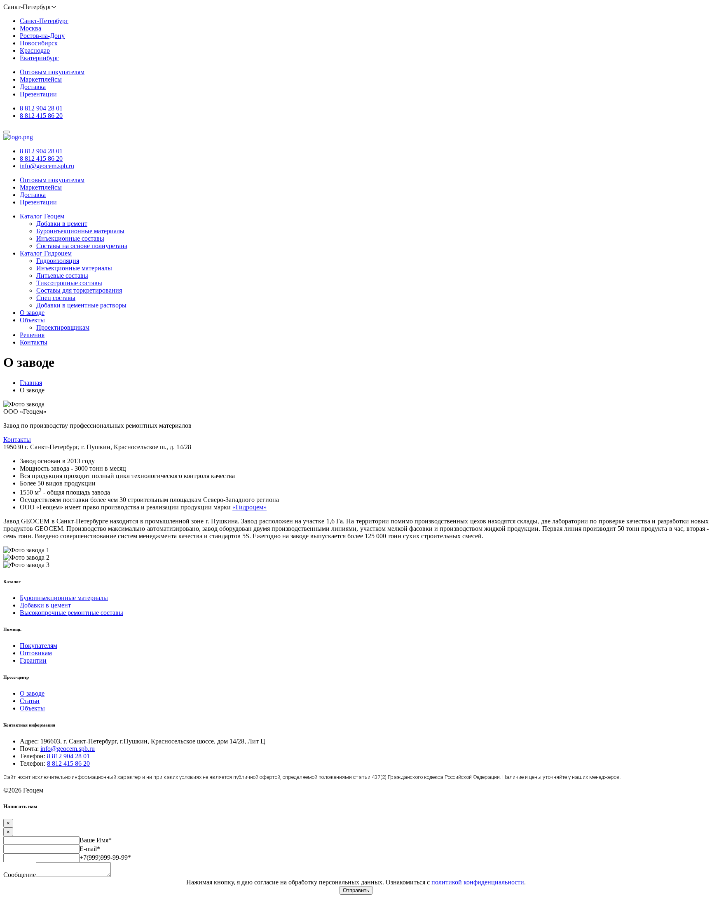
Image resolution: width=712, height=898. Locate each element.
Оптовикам (36, 653)
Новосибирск (39, 43)
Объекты (32, 320)
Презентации (38, 94)
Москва (30, 28)
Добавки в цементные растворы (81, 305)
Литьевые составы (62, 275)
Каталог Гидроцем (46, 253)
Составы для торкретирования (79, 290)
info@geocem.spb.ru (47, 165)
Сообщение (19, 874)
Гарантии (33, 660)
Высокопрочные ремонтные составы (71, 612)
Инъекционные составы (70, 238)
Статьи (30, 700)
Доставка (33, 86)
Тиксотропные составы (69, 282)
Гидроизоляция (57, 260)
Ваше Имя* (96, 840)
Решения (32, 334)
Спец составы (55, 297)
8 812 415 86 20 (41, 115)
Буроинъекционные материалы (80, 230)
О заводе (32, 312)
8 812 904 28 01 (41, 108)
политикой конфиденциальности (477, 882)
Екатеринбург (39, 57)
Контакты (33, 342)
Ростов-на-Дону (42, 35)
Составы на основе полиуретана (81, 245)
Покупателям (38, 645)
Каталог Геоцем (42, 216)
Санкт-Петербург (44, 20)
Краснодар (35, 50)
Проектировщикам (62, 327)
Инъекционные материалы (74, 268)
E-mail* (90, 848)
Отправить (356, 890)
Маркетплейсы (41, 79)
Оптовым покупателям (52, 71)
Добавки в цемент (61, 223)
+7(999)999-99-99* (105, 857)
